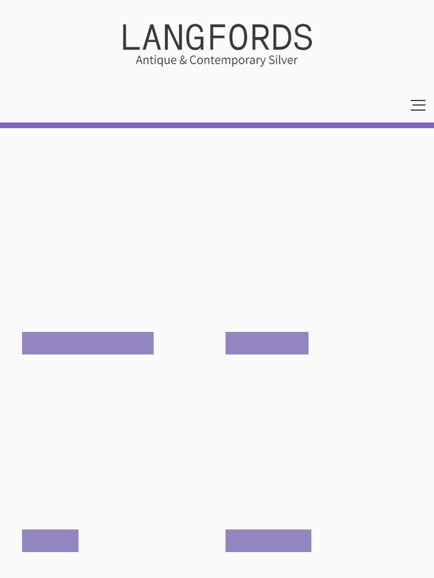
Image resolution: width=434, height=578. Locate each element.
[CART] (101, 105)
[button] (178, 105)
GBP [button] (17, 105)
